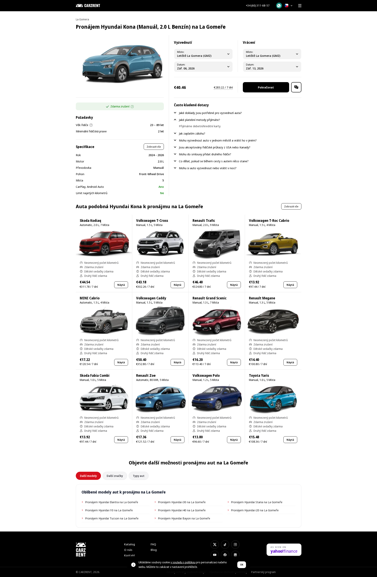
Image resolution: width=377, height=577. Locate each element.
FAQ (153, 544)
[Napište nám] (296, 87)
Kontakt (129, 555)
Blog (154, 549)
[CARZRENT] (95, 5)
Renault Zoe (146, 375)
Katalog (129, 544)
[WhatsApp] (279, 6)
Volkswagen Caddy (151, 298)
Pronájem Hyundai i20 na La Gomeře (255, 510)
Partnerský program (263, 572)
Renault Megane (262, 298)
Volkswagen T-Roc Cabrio (269, 220)
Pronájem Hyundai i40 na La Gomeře (182, 510)
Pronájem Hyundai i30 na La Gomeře (182, 502)
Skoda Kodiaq (90, 220)
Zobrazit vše (154, 146)
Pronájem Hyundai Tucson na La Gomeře (112, 518)
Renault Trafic (204, 220)
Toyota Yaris (259, 375)
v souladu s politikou (183, 562)
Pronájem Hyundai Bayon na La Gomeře (184, 518)
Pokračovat (266, 87)
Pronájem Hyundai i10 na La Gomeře (109, 510)
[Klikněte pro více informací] (132, 106)
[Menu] (299, 5)
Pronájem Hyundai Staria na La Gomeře (256, 502)
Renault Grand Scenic (210, 298)
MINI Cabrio (90, 298)
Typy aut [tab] (138, 476)
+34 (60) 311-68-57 (258, 5)
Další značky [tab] (115, 476)
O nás (128, 549)
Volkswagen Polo (206, 375)
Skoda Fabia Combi (94, 375)
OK (241, 564)
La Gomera (82, 19)
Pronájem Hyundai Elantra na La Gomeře (111, 502)
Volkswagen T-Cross (152, 220)
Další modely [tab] (88, 476)
